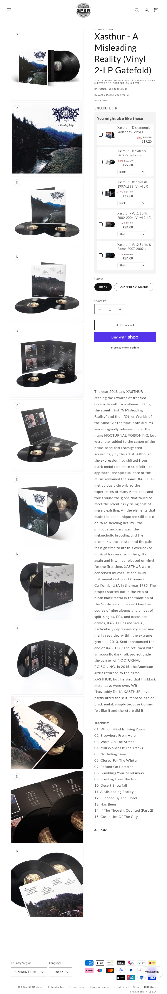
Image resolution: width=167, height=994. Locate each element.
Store (136, 987)
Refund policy (56, 987)
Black (103, 287)
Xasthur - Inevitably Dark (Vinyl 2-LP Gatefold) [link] (131, 153)
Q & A (152, 991)
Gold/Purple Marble (134, 287)
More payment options (125, 347)
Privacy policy (77, 987)
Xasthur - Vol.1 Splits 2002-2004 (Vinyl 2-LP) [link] (134, 215)
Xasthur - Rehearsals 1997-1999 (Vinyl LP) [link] (132, 184)
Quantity (100, 300)
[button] (9, 10)
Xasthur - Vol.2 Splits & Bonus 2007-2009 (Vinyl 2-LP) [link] (134, 247)
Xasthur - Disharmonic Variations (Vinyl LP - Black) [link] (133, 130)
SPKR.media (137, 991)
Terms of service (100, 987)
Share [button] (103, 830)
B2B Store (150, 987)
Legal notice (121, 987)
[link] (110, 134)
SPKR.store (35, 987)
